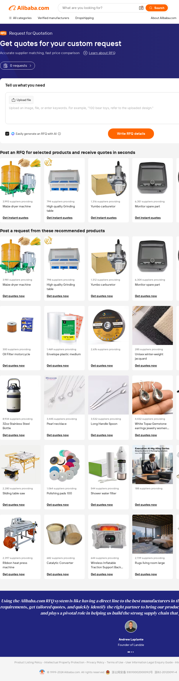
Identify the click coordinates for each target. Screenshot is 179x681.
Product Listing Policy (28, 662)
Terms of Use (115, 662)
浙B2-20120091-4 (166, 672)
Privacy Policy (96, 662)
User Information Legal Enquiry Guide (149, 662)
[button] (141, 7)
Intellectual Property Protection (64, 662)
